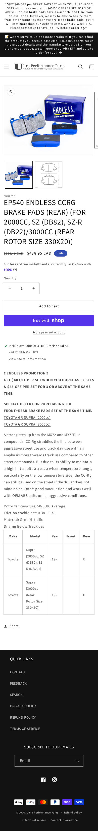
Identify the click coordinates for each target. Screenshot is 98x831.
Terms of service (35, 820)
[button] (6, 66)
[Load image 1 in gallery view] (19, 174)
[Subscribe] (77, 761)
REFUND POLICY (23, 717)
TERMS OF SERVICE (25, 728)
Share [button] (14, 626)
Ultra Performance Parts (42, 812)
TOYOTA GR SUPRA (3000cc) (27, 424)
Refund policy (73, 812)
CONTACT (17, 672)
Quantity (10, 278)
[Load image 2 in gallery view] (49, 174)
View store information (27, 359)
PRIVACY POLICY (23, 706)
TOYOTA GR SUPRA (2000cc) (27, 417)
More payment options (49, 332)
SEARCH (16, 694)
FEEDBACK (18, 683)
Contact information (64, 820)
